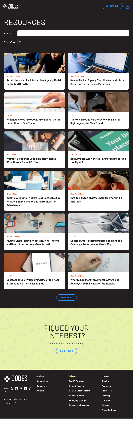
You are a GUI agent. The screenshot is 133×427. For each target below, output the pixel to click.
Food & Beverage (77, 381)
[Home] (10, 6)
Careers (105, 405)
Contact (105, 376)
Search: (7, 33)
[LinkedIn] (16, 390)
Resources (107, 390)
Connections (42, 381)
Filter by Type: (10, 42)
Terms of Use (21, 399)
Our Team (106, 400)
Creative (40, 390)
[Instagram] (20, 390)
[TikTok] (29, 390)
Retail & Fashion (76, 386)
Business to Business (79, 405)
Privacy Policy (9, 399)
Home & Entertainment (79, 390)
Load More (66, 297)
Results (105, 381)
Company (106, 395)
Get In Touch (112, 6)
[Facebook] (25, 390)
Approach (106, 386)
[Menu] (127, 6)
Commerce (41, 386)
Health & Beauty (76, 395)
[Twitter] (12, 390)
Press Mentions (109, 410)
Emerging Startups (77, 400)
